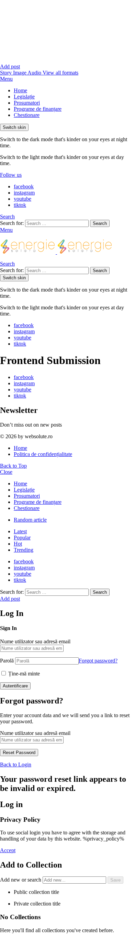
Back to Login (15, 764)
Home (20, 90)
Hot (18, 544)
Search (100, 223)
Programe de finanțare (38, 109)
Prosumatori (27, 103)
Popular (22, 537)
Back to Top (13, 466)
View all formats (60, 73)
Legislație (24, 96)
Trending (23, 550)
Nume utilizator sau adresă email (35, 641)
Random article (30, 520)
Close (6, 472)
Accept (7, 850)
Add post (10, 66)
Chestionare (27, 115)
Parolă (7, 660)
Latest (20, 531)
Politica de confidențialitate (43, 454)
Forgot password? (98, 660)
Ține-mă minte (23, 673)
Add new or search (21, 880)
